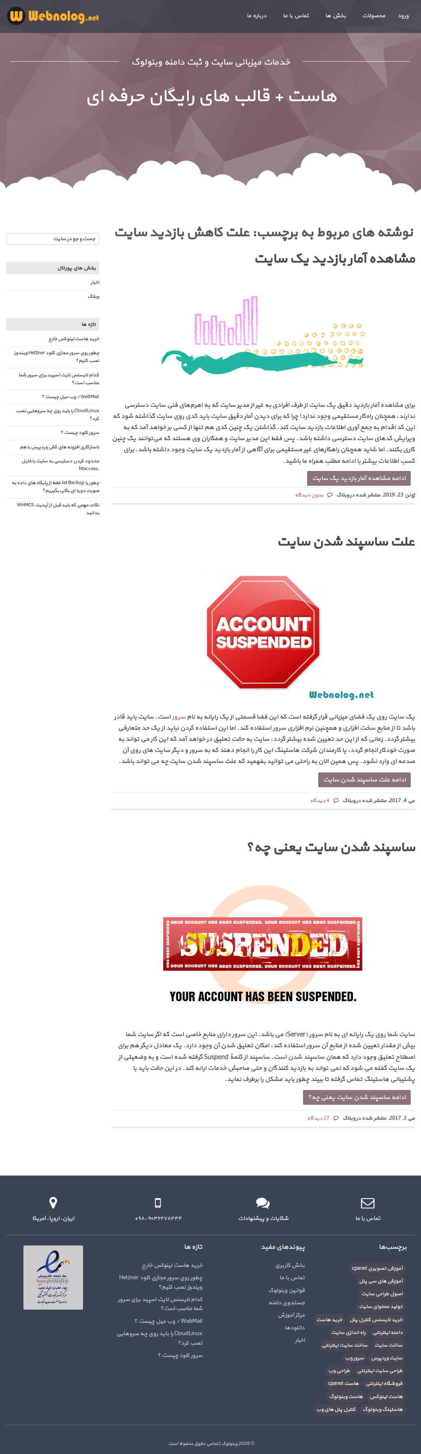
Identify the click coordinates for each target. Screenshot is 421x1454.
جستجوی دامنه (286, 1303)
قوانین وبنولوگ (286, 1290)
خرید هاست (329, 1320)
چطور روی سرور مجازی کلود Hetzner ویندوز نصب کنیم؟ (160, 1282)
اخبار (94, 282)
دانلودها (295, 1328)
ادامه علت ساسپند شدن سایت (364, 780)
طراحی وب (339, 1371)
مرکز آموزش (291, 1315)
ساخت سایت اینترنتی (345, 1345)
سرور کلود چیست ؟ (79, 432)
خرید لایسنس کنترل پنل (375, 1320)
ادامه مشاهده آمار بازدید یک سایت (359, 478)
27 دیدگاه (318, 1118)
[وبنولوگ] (52, 16)
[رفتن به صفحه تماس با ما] (368, 1203)
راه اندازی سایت (348, 1333)
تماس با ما (296, 16)
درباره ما (256, 16)
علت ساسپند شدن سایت (346, 542)
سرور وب (354, 1358)
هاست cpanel (343, 1384)
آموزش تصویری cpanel (377, 1268)
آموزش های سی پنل (380, 1281)
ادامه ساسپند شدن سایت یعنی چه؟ (357, 1097)
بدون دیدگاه (309, 495)
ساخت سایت (388, 1345)
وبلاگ (93, 296)
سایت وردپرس (386, 1358)
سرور (178, 717)
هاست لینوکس (386, 1397)
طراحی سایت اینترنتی (379, 1371)
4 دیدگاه (319, 801)
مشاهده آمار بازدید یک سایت (334, 259)
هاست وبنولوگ (346, 1397)
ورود (403, 16)
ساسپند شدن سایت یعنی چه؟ (330, 847)
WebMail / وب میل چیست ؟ (70, 397)
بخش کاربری (290, 1265)
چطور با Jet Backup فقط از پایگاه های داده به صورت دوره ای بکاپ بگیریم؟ (55, 486)
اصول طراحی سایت (381, 1294)
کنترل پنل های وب (336, 1409)
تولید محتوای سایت (380, 1307)
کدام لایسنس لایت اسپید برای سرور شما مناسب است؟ (160, 1304)
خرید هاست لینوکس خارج (74, 339)
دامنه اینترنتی (387, 1333)
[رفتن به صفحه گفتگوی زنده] (263, 1203)
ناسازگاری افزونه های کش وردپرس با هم (59, 447)
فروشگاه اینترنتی (383, 1384)
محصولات (373, 16)
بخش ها (335, 16)
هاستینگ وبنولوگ (382, 1409)
